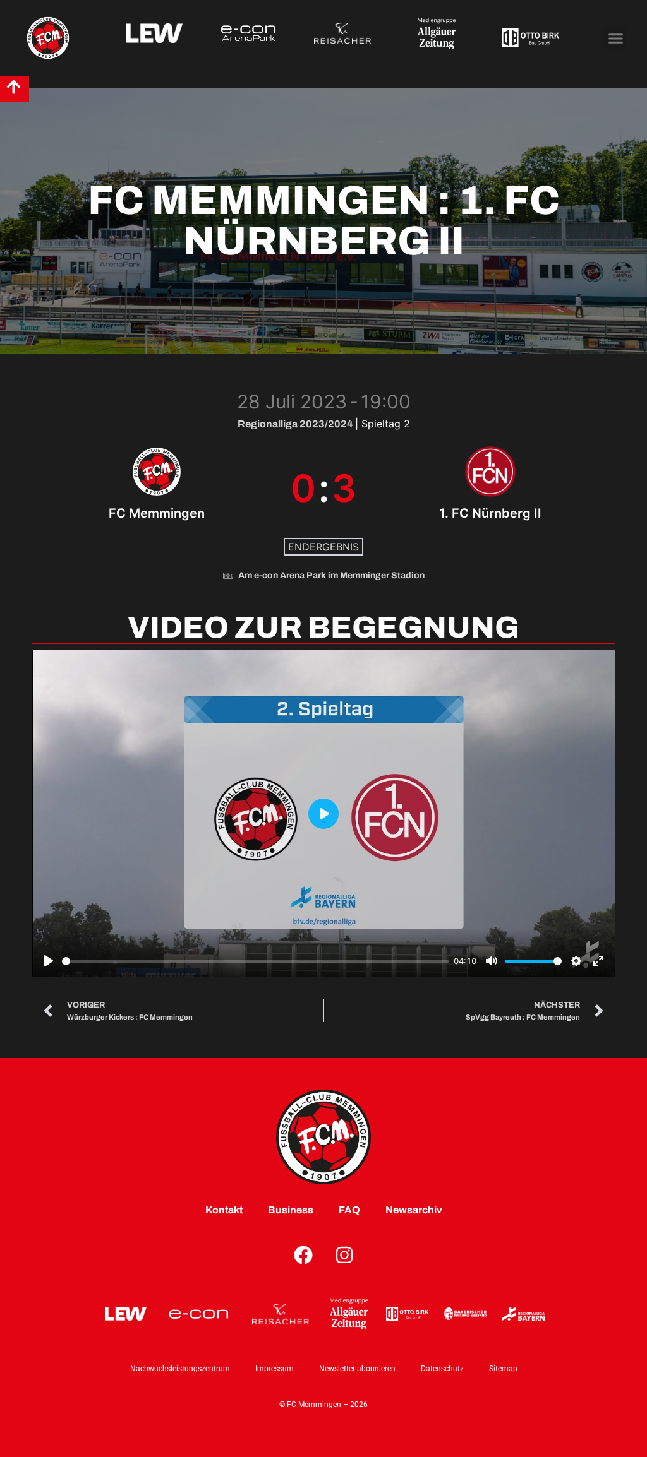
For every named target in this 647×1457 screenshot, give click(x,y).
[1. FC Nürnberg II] (491, 488)
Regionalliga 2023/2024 (296, 424)
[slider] (255, 961)
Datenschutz (442, 1368)
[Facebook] (303, 1255)
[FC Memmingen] (156, 488)
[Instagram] (344, 1255)
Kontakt (224, 1209)
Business (290, 1209)
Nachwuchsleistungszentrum (180, 1368)
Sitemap (503, 1368)
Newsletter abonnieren (357, 1368)
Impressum (274, 1368)
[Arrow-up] (13, 87)
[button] (616, 38)
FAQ (349, 1209)
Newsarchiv (413, 1209)
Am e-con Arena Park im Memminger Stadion (331, 575)
